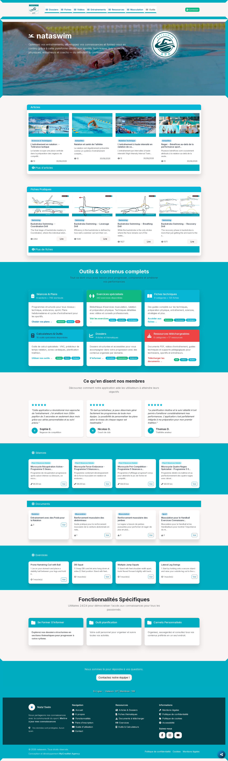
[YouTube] (178, 735)
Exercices (41, 555)
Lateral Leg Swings (170, 564)
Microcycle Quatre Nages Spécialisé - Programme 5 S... (176, 467)
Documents (42, 503)
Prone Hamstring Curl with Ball (46, 564)
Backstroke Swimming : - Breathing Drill (135, 225)
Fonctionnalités (83, 718)
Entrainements (98, 9)
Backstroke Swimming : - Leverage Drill (91, 225)
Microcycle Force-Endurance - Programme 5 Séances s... (89, 467)
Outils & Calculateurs (128, 727)
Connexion (193, 10)
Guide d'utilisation (84, 727)
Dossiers (53, 9)
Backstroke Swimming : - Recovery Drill (178, 225)
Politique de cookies (172, 718)
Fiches (67, 9)
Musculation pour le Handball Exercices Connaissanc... (175, 519)
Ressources (118, 9)
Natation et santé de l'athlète (88, 144)
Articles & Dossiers (128, 710)
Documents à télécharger (131, 718)
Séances (40, 452)
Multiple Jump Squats (128, 564)
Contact (79, 731)
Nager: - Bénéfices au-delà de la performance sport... (177, 145)
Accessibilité (168, 722)
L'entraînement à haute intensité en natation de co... (135, 145)
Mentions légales (170, 710)
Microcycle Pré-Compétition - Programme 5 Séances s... (132, 467)
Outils (152, 9)
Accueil (79, 710)
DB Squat (78, 564)
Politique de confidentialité (175, 714)
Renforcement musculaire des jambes (133, 519)
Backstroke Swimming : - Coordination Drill (43, 225)
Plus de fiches (44, 249)
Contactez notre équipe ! (114, 677)
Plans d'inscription (84, 722)
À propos (80, 714)
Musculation (136, 9)
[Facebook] (162, 735)
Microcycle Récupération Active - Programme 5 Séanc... (47, 467)
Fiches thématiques (127, 714)
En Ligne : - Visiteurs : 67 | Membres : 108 (114, 691)
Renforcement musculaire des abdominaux (89, 519)
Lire (61, 239)
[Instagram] (169, 735)
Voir (64, 484)
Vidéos (81, 9)
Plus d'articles (44, 167)
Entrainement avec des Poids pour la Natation (48, 519)
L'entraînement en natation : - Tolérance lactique (45, 145)
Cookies (177, 751)
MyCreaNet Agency (69, 753)
